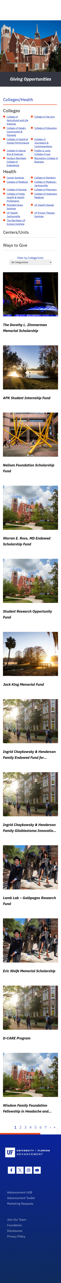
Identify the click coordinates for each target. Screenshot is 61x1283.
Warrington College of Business (46, 160)
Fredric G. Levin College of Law (42, 152)
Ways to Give (15, 245)
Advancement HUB (19, 1192)
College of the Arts (44, 116)
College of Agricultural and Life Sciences (17, 120)
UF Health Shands (44, 205)
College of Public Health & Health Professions (16, 197)
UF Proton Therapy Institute (44, 214)
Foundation (14, 1225)
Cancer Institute (15, 177)
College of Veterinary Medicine (45, 195)
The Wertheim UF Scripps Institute (16, 222)
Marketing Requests (20, 1203)
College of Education (45, 128)
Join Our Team (16, 1220)
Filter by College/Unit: (30, 258)
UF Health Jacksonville (13, 214)
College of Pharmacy (45, 189)
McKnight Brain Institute (15, 207)
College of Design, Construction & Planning (16, 132)
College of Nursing (17, 189)
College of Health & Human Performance (18, 141)
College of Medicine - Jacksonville (45, 183)
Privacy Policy (16, 1236)
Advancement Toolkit (21, 1198)
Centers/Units (16, 232)
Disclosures (14, 1231)
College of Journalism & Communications (43, 143)
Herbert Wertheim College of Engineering (16, 162)
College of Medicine (17, 181)
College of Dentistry (45, 177)
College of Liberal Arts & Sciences (16, 152)
